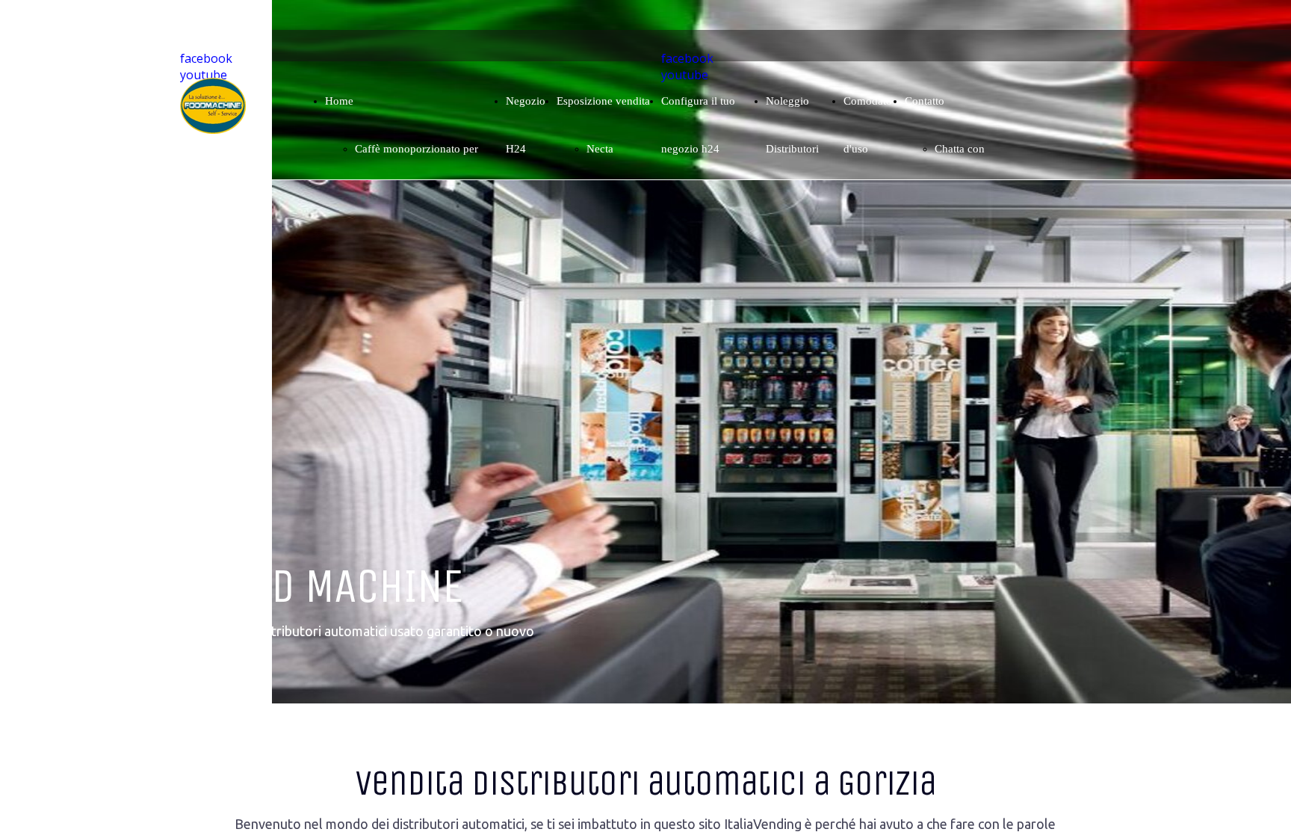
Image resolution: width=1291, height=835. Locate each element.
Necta (599, 149)
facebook (206, 58)
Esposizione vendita (603, 101)
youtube (203, 75)
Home (339, 101)
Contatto (924, 101)
